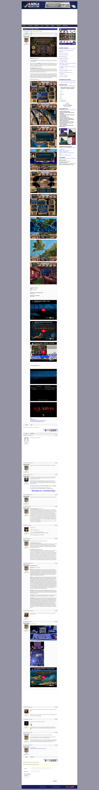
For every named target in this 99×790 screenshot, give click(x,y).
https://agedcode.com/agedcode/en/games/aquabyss (38, 420)
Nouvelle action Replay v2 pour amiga (65, 70)
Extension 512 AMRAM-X (63, 54)
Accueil (24, 25)
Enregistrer (65, 25)
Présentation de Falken (63, 56)
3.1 (61, 96)
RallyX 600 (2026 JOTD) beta (64, 58)
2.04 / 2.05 (62, 94)
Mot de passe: (26, 771)
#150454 (56, 621)
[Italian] (72, 786)
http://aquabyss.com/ (33, 419)
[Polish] (73, 786)
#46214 (56, 435)
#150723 (56, 745)
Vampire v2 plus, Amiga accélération (65, 155)
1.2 (61, 91)
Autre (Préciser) (63, 101)
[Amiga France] (49, 8)
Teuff (66, 161)
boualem (68, 161)
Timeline (52, 25)
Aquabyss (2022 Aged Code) (34, 79)
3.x (61, 97)
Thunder (63, 161)
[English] (68, 786)
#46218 (56, 474)
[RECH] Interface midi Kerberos (64, 150)
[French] (66, 786)
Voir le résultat (67, 104)
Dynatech (54, 740)
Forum (24, 31)
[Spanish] (70, 786)
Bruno (60, 161)
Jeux (42, 25)
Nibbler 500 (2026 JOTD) (64, 120)
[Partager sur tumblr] (55, 430)
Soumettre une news (42, 786)
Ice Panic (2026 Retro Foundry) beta (66, 118)
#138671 (56, 525)
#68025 (56, 494)
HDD (39, 365)
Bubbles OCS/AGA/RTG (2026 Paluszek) (67, 119)
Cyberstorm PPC (62, 149)
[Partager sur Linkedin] (53, 430)
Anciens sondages (67, 106)
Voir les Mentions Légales (56, 786)
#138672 (56, 538)
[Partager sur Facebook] (45, 430)
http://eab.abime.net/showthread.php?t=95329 (37, 421)
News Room (27, 31)
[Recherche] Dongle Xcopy (63, 151)
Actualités (30, 25)
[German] (69, 786)
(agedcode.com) (40, 68)
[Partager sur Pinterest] (51, 430)
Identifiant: (25, 768)
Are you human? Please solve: (27, 775)
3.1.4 (61, 98)
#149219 (56, 563)
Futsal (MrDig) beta (63, 124)
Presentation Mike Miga (63, 60)
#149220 (56, 610)
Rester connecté (27, 773)
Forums (47, 25)
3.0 (61, 95)
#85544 (56, 506)
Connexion (58, 25)
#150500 (56, 719)
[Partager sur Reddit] (49, 430)
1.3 (61, 93)
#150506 (56, 732)
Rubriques (36, 25)
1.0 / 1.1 (62, 90)
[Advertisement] (49, 17)
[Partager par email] (57, 430)
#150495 (56, 707)
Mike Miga (72, 164)
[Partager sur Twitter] (47, 430)
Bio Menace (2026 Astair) (63, 76)
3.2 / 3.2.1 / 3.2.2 (63, 100)
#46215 (56, 462)
